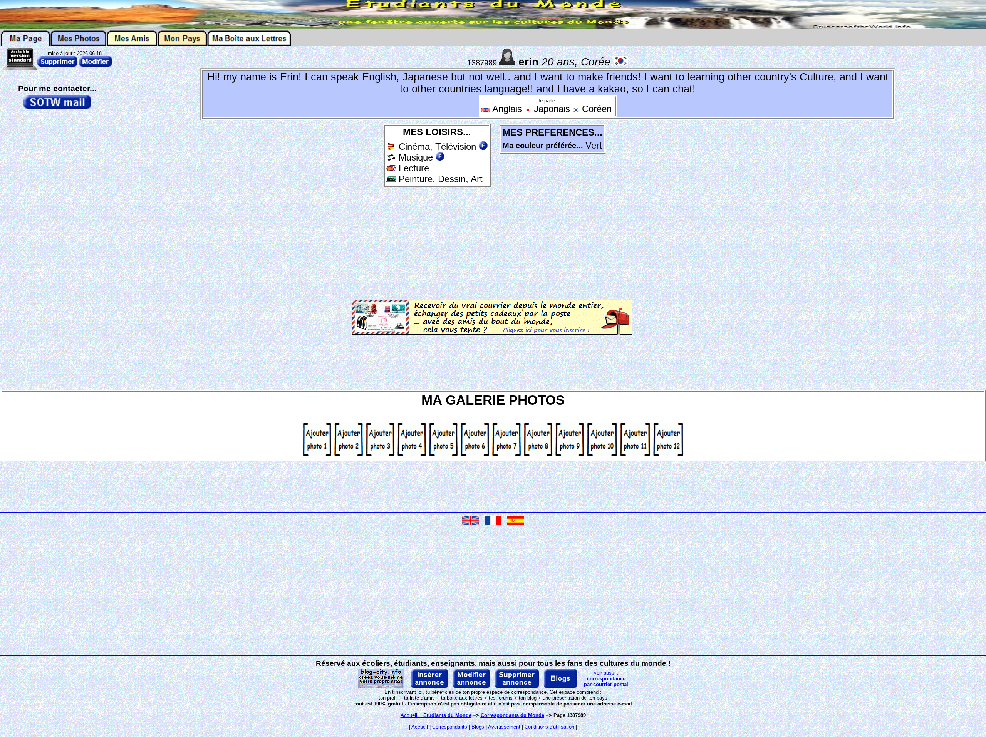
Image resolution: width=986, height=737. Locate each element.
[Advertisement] (437, 242)
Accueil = (436, 715)
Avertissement (504, 727)
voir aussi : (606, 678)
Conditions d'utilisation (549, 727)
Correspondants (449, 727)
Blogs (477, 727)
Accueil (419, 727)
